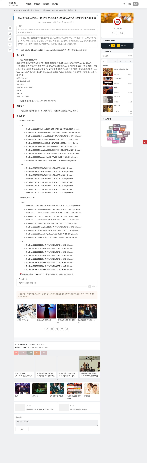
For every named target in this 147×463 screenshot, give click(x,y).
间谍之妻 (117, 105)
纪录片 (110, 138)
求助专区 (46, 4)
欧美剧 (120, 129)
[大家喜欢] (109, 61)
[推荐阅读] (130, 61)
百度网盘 (113, 128)
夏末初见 (87, 396)
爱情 (125, 131)
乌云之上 (35, 396)
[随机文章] (125, 61)
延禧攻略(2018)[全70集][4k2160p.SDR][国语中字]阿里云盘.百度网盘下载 (89, 375)
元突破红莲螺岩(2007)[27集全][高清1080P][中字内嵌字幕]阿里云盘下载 (46, 375)
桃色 (115, 87)
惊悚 (117, 143)
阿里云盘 (126, 135)
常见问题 (55, 4)
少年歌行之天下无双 (56, 396)
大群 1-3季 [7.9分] (22, 320)
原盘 (121, 138)
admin (22, 344)
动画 (117, 132)
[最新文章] (104, 61)
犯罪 (109, 130)
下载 (115, 127)
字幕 (123, 140)
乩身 (16, 396)
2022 (116, 125)
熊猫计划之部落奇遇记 (121, 69)
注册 (135, 4)
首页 (17, 10)
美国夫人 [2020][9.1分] (44, 320)
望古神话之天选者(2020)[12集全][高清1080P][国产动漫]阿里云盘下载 (67, 375)
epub (122, 126)
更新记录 (37, 4)
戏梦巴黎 (117, 96)
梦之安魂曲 (117, 78)
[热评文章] (120, 61)
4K (115, 139)
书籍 (122, 137)
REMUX (115, 135)
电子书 (110, 136)
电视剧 (22, 10)
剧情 (114, 141)
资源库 (28, 4)
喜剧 (111, 132)
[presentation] (87, 386)
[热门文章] (114, 61)
